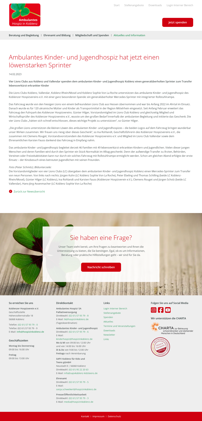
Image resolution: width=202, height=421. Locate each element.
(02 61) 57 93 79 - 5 (79, 382)
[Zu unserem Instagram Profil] (153, 310)
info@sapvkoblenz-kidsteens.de (81, 373)
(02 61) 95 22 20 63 (78, 369)
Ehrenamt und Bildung (57, 35)
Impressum (98, 416)
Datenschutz (114, 416)
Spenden (108, 317)
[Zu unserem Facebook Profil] (160, 310)
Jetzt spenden (178, 22)
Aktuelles (108, 321)
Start (117, 5)
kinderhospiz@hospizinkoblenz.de (74, 339)
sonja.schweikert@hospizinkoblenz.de (76, 389)
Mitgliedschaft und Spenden (92, 35)
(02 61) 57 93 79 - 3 (79, 398)
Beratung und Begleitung (24, 35)
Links (106, 339)
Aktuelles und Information (129, 35)
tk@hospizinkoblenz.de (76, 319)
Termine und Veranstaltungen (119, 326)
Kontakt (85, 416)
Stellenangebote (134, 5)
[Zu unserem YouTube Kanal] (168, 310)
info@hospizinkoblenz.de (30, 331)
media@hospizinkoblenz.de (78, 401)
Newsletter (109, 334)
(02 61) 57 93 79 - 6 (79, 331)
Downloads (155, 5)
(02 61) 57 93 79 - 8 (79, 315)
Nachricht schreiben (101, 267)
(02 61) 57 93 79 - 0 (28, 324)
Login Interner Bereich (180, 5)
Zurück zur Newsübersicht (29, 191)
